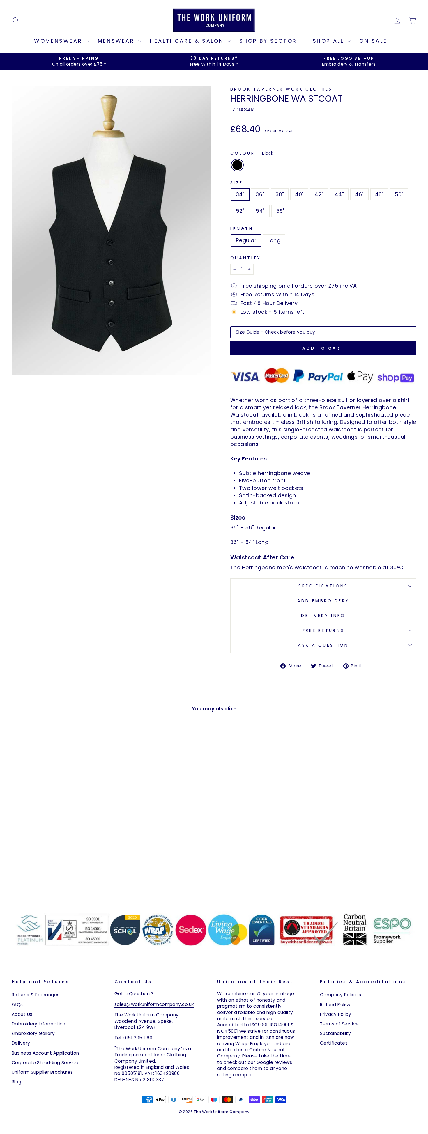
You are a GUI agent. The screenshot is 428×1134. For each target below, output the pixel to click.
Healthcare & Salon (188, 41)
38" (279, 194)
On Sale (374, 41)
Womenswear (59, 41)
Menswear (117, 41)
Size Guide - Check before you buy (275, 332)
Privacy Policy (335, 1014)
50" (399, 194)
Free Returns (323, 630)
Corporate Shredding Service (45, 1062)
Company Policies (340, 995)
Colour (251, 153)
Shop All (329, 41)
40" (299, 194)
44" (339, 194)
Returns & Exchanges (36, 995)
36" (260, 194)
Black (237, 165)
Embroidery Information (39, 1024)
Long (274, 240)
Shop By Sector (269, 41)
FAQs (17, 1005)
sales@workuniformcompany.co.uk (154, 1004)
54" (260, 211)
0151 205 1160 (137, 1038)
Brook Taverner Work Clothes (281, 89)
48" (379, 194)
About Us (22, 1014)
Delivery (21, 1043)
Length (241, 229)
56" (280, 211)
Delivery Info (323, 616)
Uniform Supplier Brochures (42, 1072)
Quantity (245, 258)
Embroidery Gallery (33, 1033)
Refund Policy (335, 1005)
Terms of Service (339, 1024)
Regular (246, 240)
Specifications (323, 586)
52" (240, 211)
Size (236, 183)
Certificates (334, 1043)
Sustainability (335, 1033)
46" (359, 194)
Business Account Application (45, 1053)
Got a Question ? (133, 994)
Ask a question (323, 645)
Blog (17, 1082)
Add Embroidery (323, 601)
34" (240, 194)
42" (319, 194)
